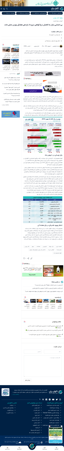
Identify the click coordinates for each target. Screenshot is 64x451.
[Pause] (45, 275)
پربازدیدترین (12, 73)
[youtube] (53, 399)
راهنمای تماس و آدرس (8, 408)
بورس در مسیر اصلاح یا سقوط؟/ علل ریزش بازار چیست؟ (48, 285)
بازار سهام (51, 246)
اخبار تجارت (37, 413)
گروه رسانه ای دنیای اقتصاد (53, 405)
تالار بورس (27, 246)
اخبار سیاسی (37, 422)
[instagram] (60, 399)
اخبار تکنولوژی (36, 425)
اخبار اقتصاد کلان (36, 405)
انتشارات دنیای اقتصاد (54, 422)
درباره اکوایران (10, 410)
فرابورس (45, 246)
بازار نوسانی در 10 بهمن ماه (54, 35)
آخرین (18, 73)
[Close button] (61, 426)
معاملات (38, 246)
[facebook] (46, 399)
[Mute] (47, 275)
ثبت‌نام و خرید (33, 91)
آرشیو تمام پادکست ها (34, 432)
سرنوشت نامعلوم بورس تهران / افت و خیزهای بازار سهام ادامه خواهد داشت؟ (43, 291)
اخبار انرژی (37, 415)
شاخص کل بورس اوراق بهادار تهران (37, 250)
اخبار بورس (56, 18)
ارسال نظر (27, 380)
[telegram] (50, 399)
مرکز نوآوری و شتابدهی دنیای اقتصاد (50, 425)
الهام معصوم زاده (58, 253)
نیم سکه (43, 13)
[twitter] (57, 399)
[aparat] (43, 399)
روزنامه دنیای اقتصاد (54, 408)
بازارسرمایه (59, 250)
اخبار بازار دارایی (36, 418)
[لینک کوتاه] (31, 258)
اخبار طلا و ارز (36, 410)
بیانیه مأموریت (10, 413)
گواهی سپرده (51, 250)
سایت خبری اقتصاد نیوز (53, 410)
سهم (33, 246)
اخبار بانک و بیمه (36, 420)
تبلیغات (12, 405)
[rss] (40, 399)
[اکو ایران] (57, 8)
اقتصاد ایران (59, 246)
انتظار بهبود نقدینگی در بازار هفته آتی (52, 41)
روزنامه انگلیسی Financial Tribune (51, 413)
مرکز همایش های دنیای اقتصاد (52, 415)
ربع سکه (28, 13)
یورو (15, 13)
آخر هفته (37, 427)
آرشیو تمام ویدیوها (35, 430)
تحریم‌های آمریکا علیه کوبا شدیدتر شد (11, 83)
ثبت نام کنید (56, 441)
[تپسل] (24, 78)
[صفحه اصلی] (32, 446)
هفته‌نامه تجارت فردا (54, 420)
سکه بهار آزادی (59, 13)
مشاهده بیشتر (6, 105)
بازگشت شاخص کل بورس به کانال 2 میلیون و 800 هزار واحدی (47, 288)
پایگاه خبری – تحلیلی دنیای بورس (51, 418)
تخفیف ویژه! (32, 274)
